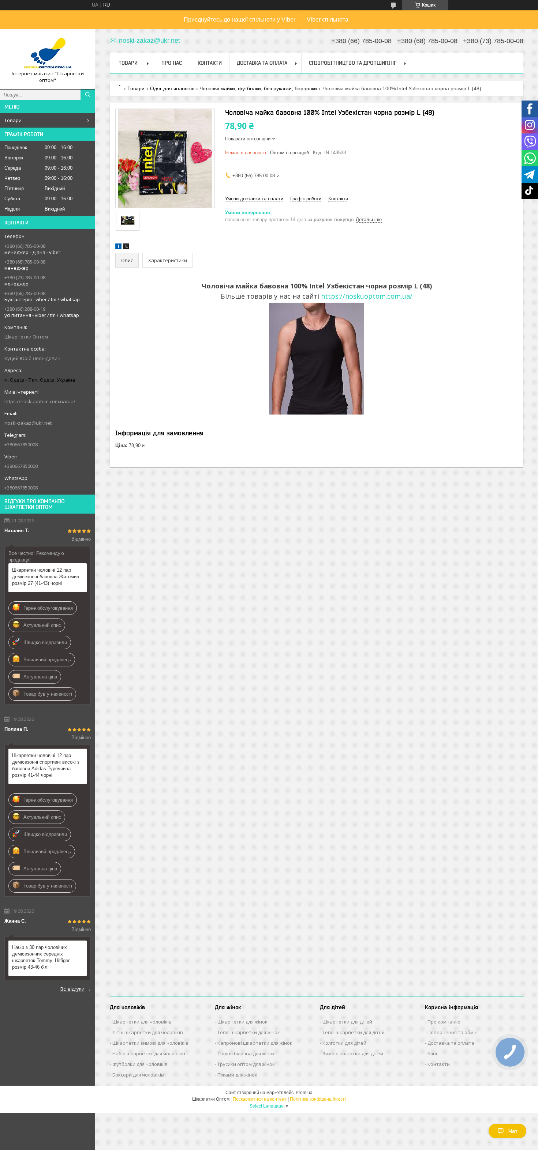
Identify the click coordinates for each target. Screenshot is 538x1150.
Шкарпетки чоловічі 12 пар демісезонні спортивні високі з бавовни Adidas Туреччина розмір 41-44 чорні (45, 765)
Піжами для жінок (237, 1074)
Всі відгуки (72, 989)
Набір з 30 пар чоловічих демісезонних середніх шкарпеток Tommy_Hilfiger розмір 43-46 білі (41, 957)
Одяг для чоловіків (172, 88)
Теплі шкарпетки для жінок (248, 1032)
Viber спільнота (327, 19)
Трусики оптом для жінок (246, 1064)
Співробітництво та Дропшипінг (352, 63)
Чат (513, 1131)
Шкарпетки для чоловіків (142, 1021)
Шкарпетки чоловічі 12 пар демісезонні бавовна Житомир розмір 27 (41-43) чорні (45, 576)
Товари (13, 120)
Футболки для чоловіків (140, 1064)
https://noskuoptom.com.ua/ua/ (39, 401)
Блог (432, 1053)
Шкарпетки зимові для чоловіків (150, 1043)
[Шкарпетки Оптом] (47, 52)
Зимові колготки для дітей (352, 1053)
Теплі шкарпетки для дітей (353, 1032)
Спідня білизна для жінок (246, 1053)
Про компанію (443, 1021)
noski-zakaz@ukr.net (28, 423)
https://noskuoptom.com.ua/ (366, 296)
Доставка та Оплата (262, 63)
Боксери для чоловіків (138, 1074)
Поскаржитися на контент (260, 1099)
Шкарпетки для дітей (347, 1021)
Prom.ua (304, 1092)
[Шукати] (88, 94)
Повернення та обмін (452, 1032)
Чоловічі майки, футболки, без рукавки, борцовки (258, 88)
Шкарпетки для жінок (242, 1021)
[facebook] (118, 247)
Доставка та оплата (450, 1043)
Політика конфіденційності (318, 1099)
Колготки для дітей (344, 1043)
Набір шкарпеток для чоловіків (148, 1053)
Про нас (171, 63)
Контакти (210, 63)
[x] (126, 247)
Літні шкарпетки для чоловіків (147, 1032)
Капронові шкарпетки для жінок (254, 1043)
